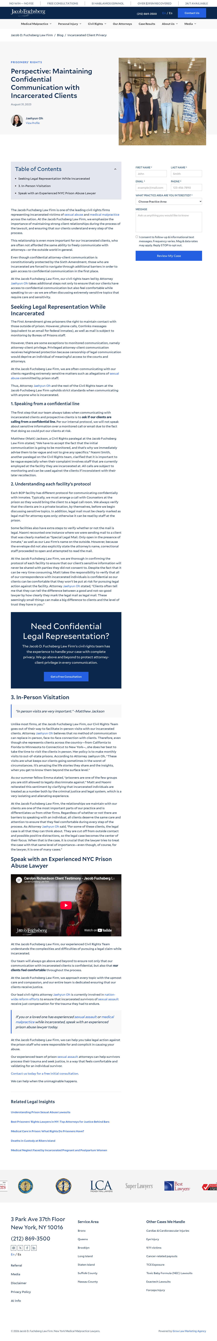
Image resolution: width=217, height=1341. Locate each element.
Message (141, 209)
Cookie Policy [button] (118, 1327)
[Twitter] (20, 1248)
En (164, 13)
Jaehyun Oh (19, 283)
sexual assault (108, 999)
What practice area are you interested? (163, 195)
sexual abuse (73, 214)
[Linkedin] (34, 1248)
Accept (198, 1329)
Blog (60, 35)
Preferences (142, 1329)
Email (139, 181)
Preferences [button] (66, 1330)
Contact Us (192, 13)
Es (170, 13)
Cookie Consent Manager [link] (16, 1317)
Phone (175, 181)
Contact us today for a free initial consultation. (45, 1073)
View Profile (33, 123)
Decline (170, 1329)
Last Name (178, 167)
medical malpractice (104, 214)
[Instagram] (13, 1248)
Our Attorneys (122, 23)
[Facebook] (27, 1248)
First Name (143, 167)
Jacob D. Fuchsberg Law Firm (32, 35)
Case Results (147, 23)
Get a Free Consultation (66, 676)
